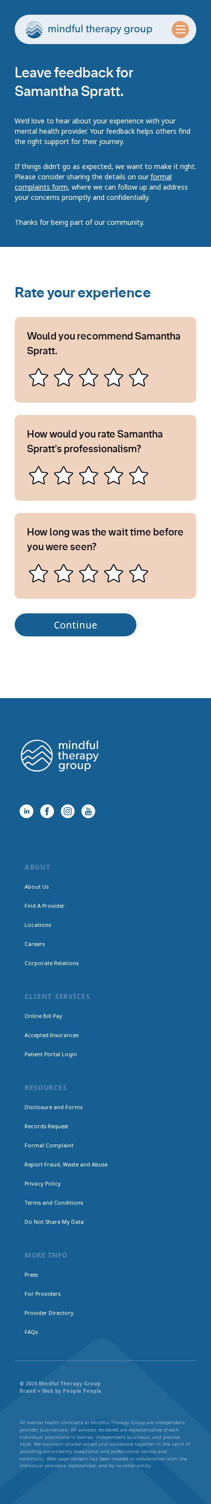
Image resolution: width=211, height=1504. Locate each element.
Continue (75, 624)
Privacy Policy (43, 1183)
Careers (35, 943)
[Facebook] (47, 811)
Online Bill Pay (43, 1015)
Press (31, 1274)
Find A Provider (45, 905)
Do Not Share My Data (54, 1221)
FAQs (31, 1331)
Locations (38, 924)
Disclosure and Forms (53, 1107)
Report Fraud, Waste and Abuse (66, 1164)
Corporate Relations (52, 963)
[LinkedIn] (26, 811)
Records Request (46, 1126)
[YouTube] (88, 811)
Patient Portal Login (51, 1054)
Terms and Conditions (54, 1202)
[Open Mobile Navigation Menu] (180, 29)
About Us (37, 886)
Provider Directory (49, 1312)
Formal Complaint (49, 1145)
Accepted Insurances (52, 1035)
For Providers (42, 1293)
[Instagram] (68, 811)
